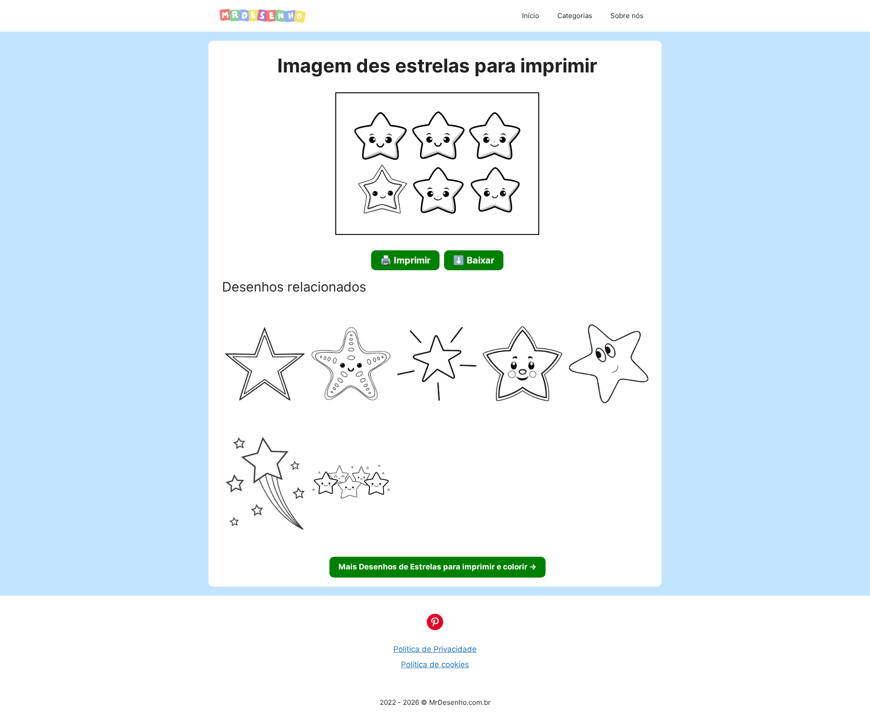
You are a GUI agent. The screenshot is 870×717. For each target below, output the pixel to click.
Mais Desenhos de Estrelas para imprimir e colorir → (437, 566)
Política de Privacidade (435, 649)
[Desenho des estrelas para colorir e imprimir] (351, 485)
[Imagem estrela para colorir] (608, 365)
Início (530, 15)
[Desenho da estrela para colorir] (437, 365)
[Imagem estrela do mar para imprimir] (351, 365)
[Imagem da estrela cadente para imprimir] (265, 485)
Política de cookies (435, 664)
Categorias (574, 15)
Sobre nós (626, 15)
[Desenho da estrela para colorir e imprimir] (265, 365)
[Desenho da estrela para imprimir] (523, 365)
